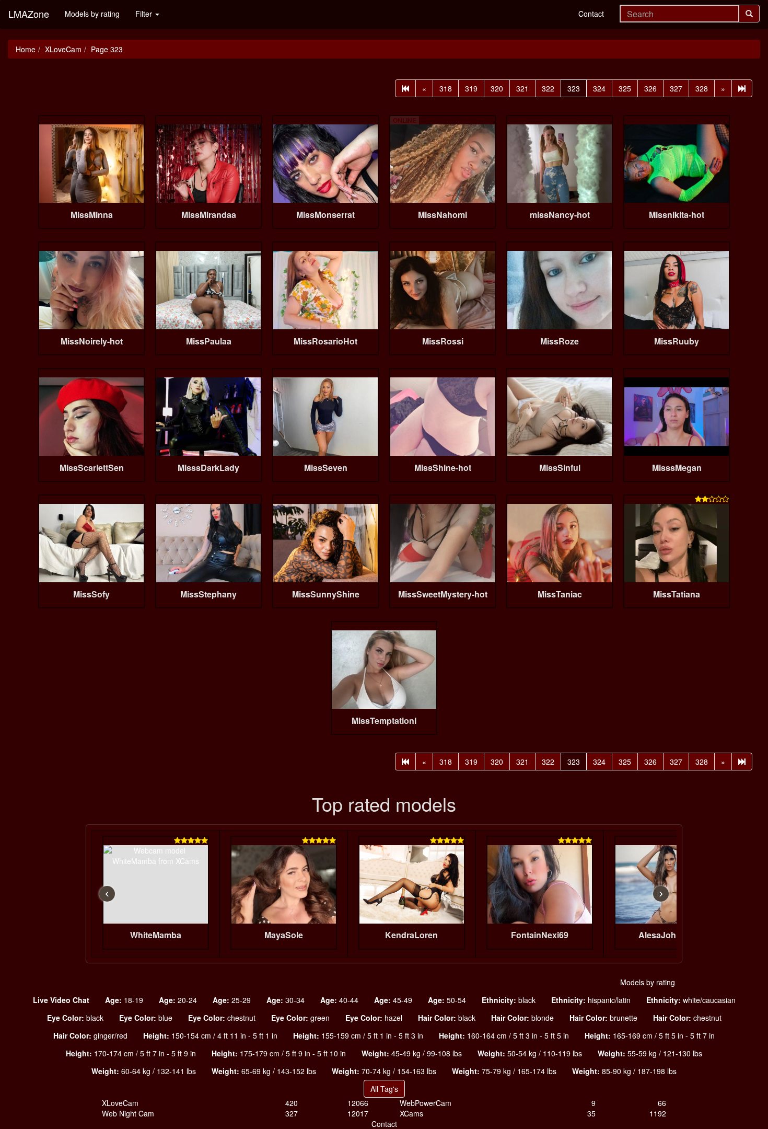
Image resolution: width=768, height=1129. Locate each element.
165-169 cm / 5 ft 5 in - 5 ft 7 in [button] (650, 1035)
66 (662, 1103)
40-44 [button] (339, 1000)
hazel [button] (373, 1017)
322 (548, 88)
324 (599, 88)
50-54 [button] (447, 1000)
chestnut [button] (221, 1017)
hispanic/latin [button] (591, 1000)
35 (591, 1113)
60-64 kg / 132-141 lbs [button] (143, 1071)
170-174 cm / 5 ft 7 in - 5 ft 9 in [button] (131, 1053)
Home (26, 49)
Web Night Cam (128, 1113)
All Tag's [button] (384, 1089)
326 (650, 88)
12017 (357, 1113)
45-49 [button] (393, 1000)
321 (522, 88)
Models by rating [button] (647, 982)
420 (291, 1103)
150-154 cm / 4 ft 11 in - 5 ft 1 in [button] (210, 1035)
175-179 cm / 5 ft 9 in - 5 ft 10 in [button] (279, 1053)
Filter (144, 13)
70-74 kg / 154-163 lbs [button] (384, 1071)
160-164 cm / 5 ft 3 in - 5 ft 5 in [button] (504, 1035)
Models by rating (92, 13)
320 (497, 88)
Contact (591, 13)
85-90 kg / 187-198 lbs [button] (624, 1071)
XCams (411, 1113)
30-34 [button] (285, 1000)
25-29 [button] (232, 1000)
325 (625, 88)
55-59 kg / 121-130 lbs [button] (650, 1053)
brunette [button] (603, 1017)
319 (471, 88)
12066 (357, 1103)
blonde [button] (522, 1017)
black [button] (509, 1000)
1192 (657, 1113)
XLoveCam (63, 49)
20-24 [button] (178, 1000)
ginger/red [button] (90, 1035)
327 (676, 88)
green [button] (300, 1017)
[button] (61, 1000)
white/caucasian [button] (691, 1000)
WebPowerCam (425, 1103)
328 (701, 88)
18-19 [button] (124, 1000)
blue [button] (145, 1017)
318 (445, 88)
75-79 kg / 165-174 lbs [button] (504, 1071)
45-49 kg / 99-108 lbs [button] (412, 1053)
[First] (405, 88)
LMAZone (28, 13)
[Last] (741, 88)
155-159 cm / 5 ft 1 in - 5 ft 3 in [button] (358, 1035)
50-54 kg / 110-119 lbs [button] (530, 1053)
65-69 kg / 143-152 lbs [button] (264, 1071)
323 (573, 88)
